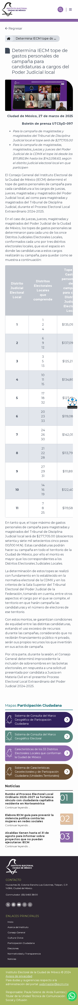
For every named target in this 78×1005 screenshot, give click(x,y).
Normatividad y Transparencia (24, 953)
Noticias (12, 959)
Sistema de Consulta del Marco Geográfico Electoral (35, 736)
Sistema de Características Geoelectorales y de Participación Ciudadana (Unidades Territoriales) (37, 771)
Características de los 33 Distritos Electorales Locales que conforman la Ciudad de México (38, 753)
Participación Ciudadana (21, 943)
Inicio (10, 921)
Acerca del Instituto (18, 927)
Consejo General (16, 932)
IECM (11, 38)
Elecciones (13, 948)
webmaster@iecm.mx (54, 984)
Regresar (15, 28)
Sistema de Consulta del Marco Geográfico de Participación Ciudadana (35, 719)
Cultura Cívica (15, 937)
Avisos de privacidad (19, 976)
